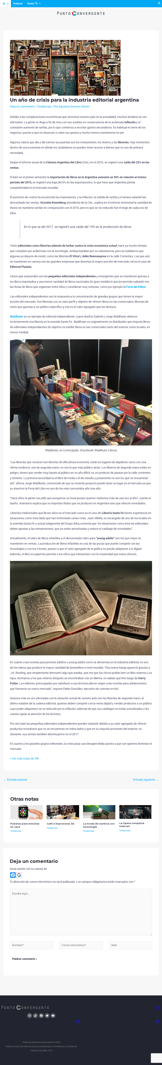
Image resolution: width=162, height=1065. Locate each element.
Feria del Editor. (136, 286)
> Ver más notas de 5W (24, 758)
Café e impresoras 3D (60, 823)
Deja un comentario (22, 106)
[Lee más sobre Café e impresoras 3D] (63, 812)
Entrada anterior (15, 779)
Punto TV (32, 3)
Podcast (17, 3)
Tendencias (44, 106)
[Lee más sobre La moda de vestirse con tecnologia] (99, 812)
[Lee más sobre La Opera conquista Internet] (135, 811)
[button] (5, 3)
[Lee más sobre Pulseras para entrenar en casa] (26, 812)
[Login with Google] (19, 875)
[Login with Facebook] (13, 875)
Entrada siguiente (146, 779)
